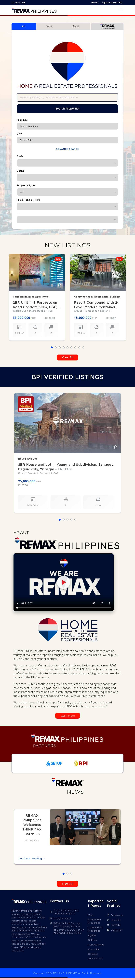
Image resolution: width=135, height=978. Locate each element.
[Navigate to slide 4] (64, 347)
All (24, 26)
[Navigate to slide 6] (71, 347)
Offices (92, 940)
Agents (92, 935)
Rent (76, 26)
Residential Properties (94, 921)
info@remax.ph (63, 918)
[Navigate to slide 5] (67, 347)
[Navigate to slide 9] (83, 347)
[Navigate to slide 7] (75, 347)
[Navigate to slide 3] (60, 347)
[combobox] (67, 126)
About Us (93, 949)
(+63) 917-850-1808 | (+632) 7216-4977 (66, 912)
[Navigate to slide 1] (52, 347)
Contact (93, 954)
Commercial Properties (95, 929)
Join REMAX (95, 958)
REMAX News (96, 944)
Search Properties (67, 108)
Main (90, 915)
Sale (49, 26)
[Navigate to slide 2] (56, 347)
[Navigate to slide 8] (79, 347)
